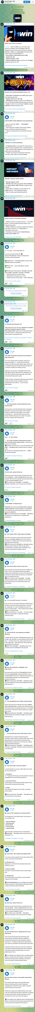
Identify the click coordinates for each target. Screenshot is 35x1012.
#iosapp (16, 158)
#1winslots (7, 455)
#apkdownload (17, 136)
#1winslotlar (8, 586)
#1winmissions (15, 618)
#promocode (15, 65)
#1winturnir (8, 651)
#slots (13, 237)
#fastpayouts (19, 195)
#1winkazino (14, 586)
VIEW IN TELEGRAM (16, 293)
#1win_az (10, 281)
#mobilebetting (22, 158)
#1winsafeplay (8, 719)
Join (28, 2)
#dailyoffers (22, 109)
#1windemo (8, 552)
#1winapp (7, 136)
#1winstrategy (21, 552)
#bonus (10, 65)
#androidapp (24, 136)
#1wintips (18, 752)
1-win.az (7, 46)
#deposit (7, 195)
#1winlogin (29, 337)
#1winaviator (16, 337)
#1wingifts (14, 687)
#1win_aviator (17, 281)
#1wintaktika (21, 586)
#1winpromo (8, 687)
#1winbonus (19, 455)
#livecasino (18, 237)
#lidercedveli (14, 651)
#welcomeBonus (23, 65)
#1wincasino (8, 339)
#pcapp (12, 158)
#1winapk (15, 387)
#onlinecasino (8, 237)
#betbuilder (12, 520)
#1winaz (10, 337)
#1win (6, 65)
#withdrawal (13, 195)
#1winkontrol (16, 719)
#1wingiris (7, 752)
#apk (11, 136)
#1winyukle (23, 337)
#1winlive (7, 487)
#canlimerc (18, 487)
